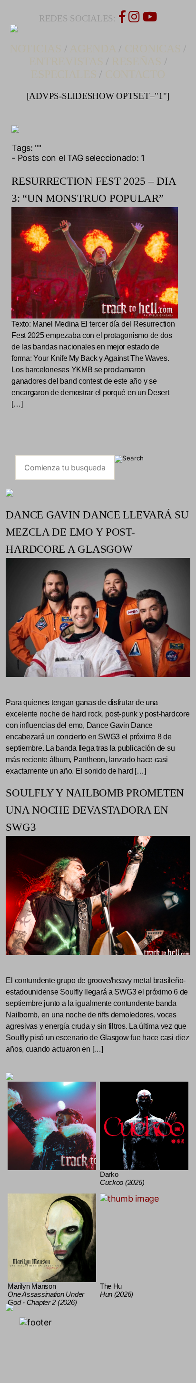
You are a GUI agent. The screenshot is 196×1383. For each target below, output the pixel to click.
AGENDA (92, 48)
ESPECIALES (63, 74)
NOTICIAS (35, 48)
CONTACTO (135, 74)
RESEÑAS (136, 61)
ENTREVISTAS (66, 61)
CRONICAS (153, 48)
